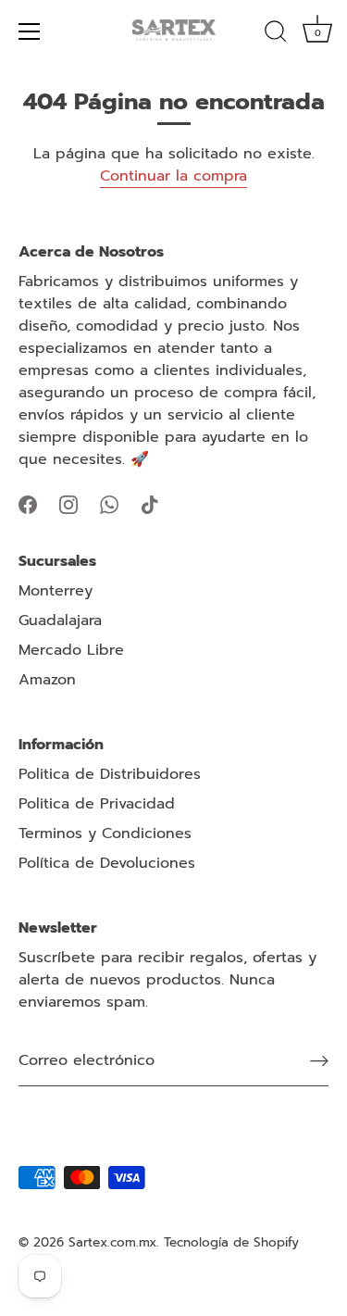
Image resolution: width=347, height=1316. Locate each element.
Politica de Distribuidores (110, 774)
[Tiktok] (150, 504)
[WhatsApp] (109, 504)
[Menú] (29, 31)
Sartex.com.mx (112, 1242)
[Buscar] (275, 34)
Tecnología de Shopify (231, 1242)
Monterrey (56, 591)
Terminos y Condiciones (105, 833)
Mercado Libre (71, 650)
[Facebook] (28, 504)
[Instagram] (68, 504)
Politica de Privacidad (97, 804)
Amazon (47, 680)
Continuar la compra (173, 176)
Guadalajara (60, 620)
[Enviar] (319, 1061)
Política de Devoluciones (107, 863)
